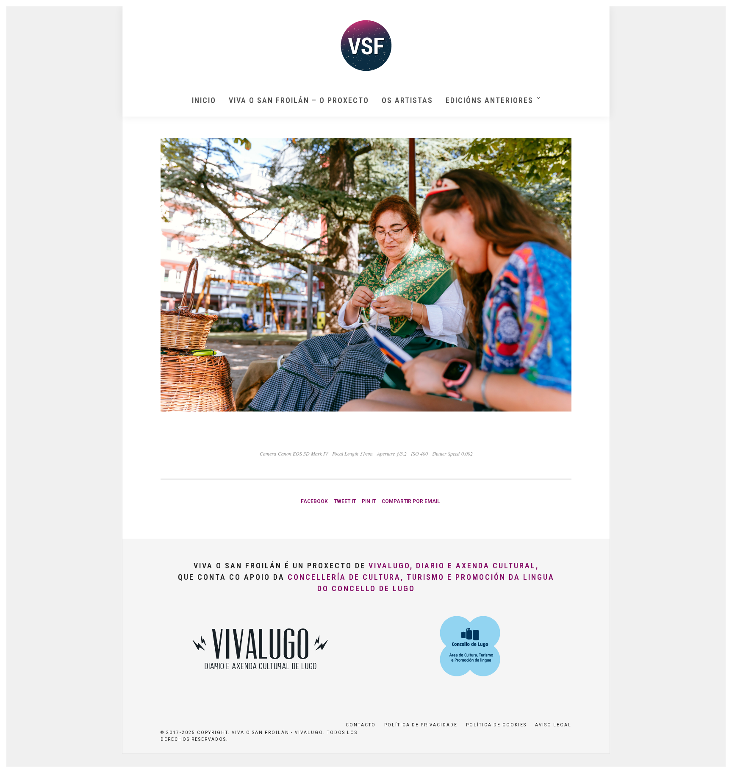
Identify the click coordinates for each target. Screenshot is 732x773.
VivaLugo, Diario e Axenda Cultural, (454, 565)
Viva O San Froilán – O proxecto (299, 100)
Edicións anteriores (489, 100)
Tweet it (345, 501)
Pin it (369, 501)
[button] (714, 11)
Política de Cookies (496, 725)
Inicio (204, 100)
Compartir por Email (411, 501)
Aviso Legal (553, 725)
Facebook (314, 501)
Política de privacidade (421, 725)
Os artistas (407, 100)
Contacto (361, 725)
